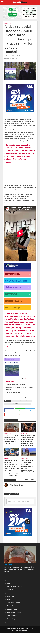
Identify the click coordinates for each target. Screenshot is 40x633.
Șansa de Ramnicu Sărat (14, 612)
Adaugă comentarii (11, 58)
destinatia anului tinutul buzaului (21, 401)
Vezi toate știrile (29, 479)
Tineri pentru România (13, 602)
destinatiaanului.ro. (10, 347)
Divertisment (10, 596)
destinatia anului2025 (11, 404)
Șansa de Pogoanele (13, 619)
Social (8, 583)
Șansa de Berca (11, 622)
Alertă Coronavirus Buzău (14, 586)
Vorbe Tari (10, 606)
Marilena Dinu (21, 56)
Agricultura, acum (12, 609)
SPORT (9, 599)
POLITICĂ (9, 593)
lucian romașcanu (25, 404)
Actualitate (8, 23)
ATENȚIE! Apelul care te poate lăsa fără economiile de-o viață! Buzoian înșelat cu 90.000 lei (11, 439)
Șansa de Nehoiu (12, 615)
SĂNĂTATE (10, 589)
